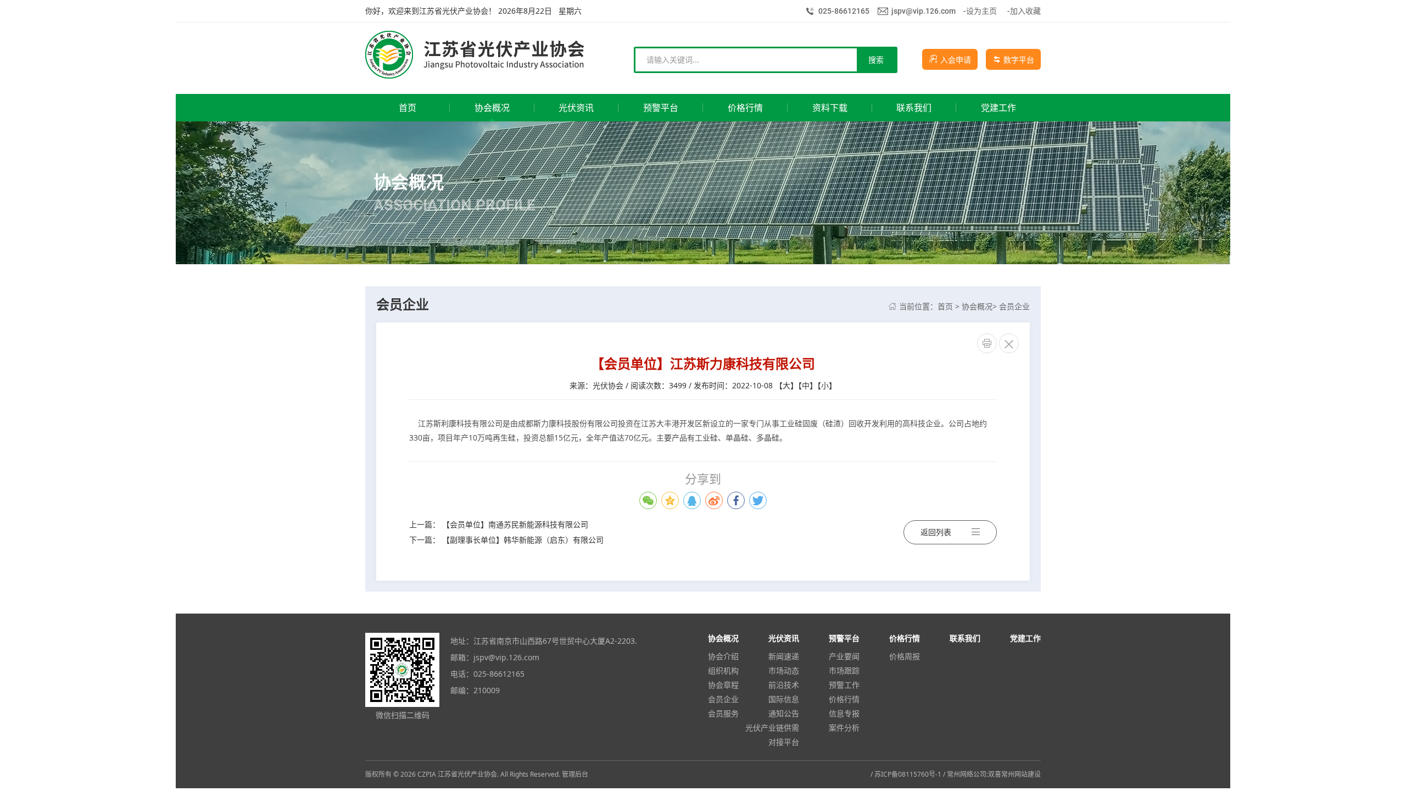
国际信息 (783, 699)
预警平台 (844, 638)
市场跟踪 (844, 670)
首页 (945, 306)
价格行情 (844, 699)
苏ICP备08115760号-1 (907, 774)
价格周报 (904, 656)
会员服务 (723, 713)
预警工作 (844, 684)
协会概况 (977, 306)
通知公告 (783, 713)
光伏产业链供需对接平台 (772, 734)
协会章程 (723, 684)
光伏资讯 (783, 638)
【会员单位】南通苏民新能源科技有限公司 (515, 524)
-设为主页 (980, 11)
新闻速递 (783, 656)
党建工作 (1025, 638)
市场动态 (783, 670)
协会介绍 (723, 656)
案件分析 (844, 727)
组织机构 (723, 670)
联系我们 (965, 638)
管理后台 (575, 774)
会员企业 (1014, 306)
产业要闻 (844, 656)
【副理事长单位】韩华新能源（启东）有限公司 (523, 539)
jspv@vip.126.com (923, 11)
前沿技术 (783, 684)
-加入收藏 (1024, 11)
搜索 (876, 59)
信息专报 (844, 713)
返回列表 (935, 532)
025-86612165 (843, 11)
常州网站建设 (1021, 774)
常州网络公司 (966, 774)
